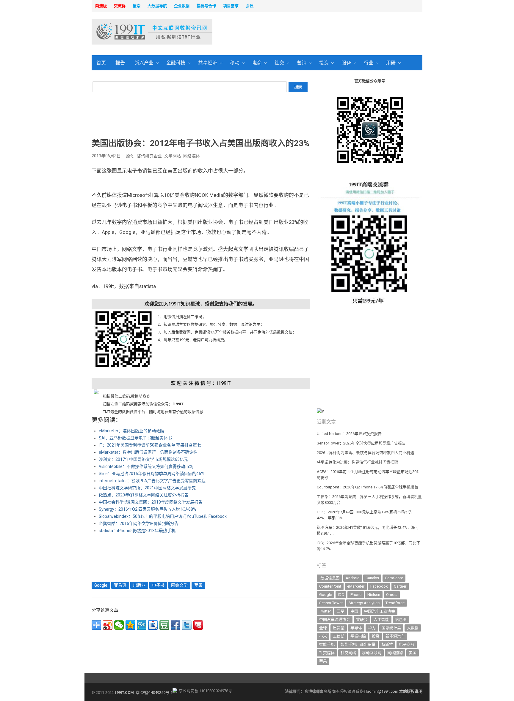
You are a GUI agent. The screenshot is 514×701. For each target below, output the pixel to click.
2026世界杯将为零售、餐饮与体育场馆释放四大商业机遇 (365, 452)
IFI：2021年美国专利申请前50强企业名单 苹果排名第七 (150, 445)
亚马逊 (120, 585)
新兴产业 (143, 63)
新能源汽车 (395, 636)
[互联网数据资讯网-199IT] (130, 32)
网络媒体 (191, 156)
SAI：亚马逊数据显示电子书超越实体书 (135, 438)
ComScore (394, 578)
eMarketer (355, 586)
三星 (340, 611)
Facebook (379, 586)
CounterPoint (330, 586)
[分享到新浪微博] (107, 625)
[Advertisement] (333, 32)
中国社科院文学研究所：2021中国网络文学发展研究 (147, 487)
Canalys (372, 578)
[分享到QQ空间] (130, 625)
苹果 (198, 585)
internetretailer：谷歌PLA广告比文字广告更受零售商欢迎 (152, 480)
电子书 (158, 585)
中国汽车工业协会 (379, 611)
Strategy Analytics (364, 603)
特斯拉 (387, 644)
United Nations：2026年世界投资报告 (349, 433)
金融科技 (175, 63)
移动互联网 (371, 653)
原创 (130, 156)
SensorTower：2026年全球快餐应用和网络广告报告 (361, 443)
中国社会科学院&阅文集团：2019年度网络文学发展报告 (151, 502)
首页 (101, 63)
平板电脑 (358, 636)
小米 (323, 636)
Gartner (400, 586)
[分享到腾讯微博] (141, 625)
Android (353, 578)
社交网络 (348, 653)
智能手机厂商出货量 (358, 644)
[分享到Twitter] (187, 625)
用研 (391, 63)
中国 (354, 611)
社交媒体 (327, 653)
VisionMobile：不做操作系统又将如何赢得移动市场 (146, 466)
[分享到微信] (119, 625)
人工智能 (381, 619)
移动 (234, 63)
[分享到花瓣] (198, 625)
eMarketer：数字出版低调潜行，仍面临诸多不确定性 (148, 452)
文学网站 (172, 156)
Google (100, 585)
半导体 (356, 628)
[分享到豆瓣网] (164, 625)
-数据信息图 (329, 578)
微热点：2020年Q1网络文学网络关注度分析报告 (144, 495)
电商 (257, 63)
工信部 (338, 636)
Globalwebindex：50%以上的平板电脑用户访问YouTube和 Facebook (163, 516)
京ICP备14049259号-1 (154, 692)
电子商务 (406, 644)
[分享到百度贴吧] (153, 625)
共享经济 (207, 63)
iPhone (355, 594)
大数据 (413, 628)
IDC (341, 594)
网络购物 (395, 653)
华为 (372, 628)
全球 (323, 628)
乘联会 (362, 619)
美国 (412, 653)
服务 (346, 63)
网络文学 (179, 585)
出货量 (338, 628)
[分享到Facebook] (175, 625)
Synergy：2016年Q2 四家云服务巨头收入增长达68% (147, 509)
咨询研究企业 (149, 156)
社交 (279, 63)
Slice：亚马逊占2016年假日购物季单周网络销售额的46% (151, 473)
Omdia (391, 594)
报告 (120, 63)
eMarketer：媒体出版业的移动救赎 (131, 430)
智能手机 (327, 644)
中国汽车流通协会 (334, 619)
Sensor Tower (331, 603)
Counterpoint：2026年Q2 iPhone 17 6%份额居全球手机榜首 (367, 487)
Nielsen (373, 594)
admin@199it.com (383, 691)
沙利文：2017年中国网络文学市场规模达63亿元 (143, 459)
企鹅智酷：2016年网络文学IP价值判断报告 (138, 523)
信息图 (401, 619)
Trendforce (395, 603)
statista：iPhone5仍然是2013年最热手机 (137, 530)
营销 (301, 63)
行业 (368, 63)
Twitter (325, 611)
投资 (324, 63)
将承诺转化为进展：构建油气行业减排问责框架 (357, 462)
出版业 (139, 585)
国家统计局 (391, 628)
